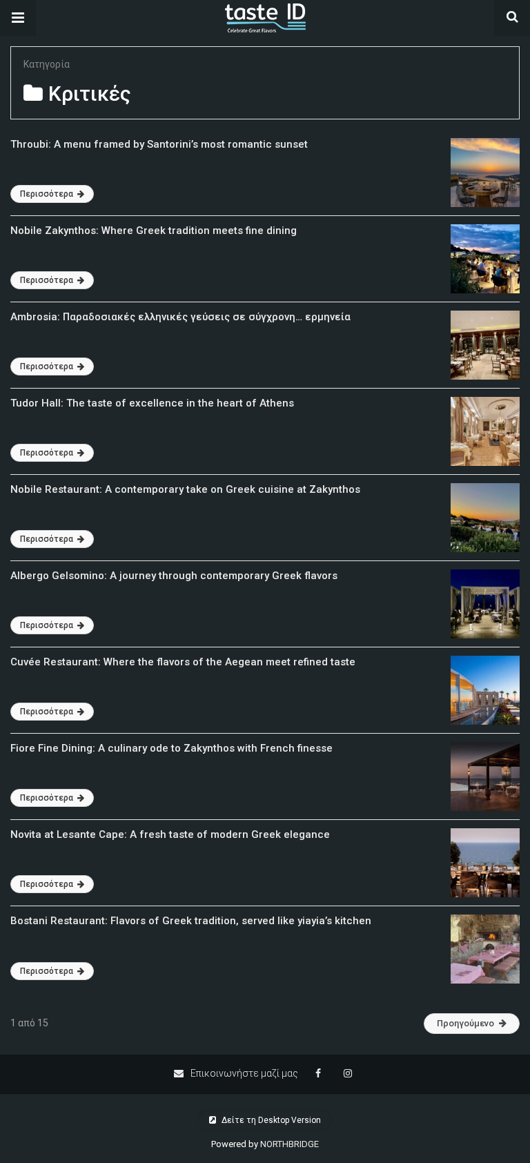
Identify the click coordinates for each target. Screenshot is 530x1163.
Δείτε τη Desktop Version (270, 1120)
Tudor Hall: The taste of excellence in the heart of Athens (152, 403)
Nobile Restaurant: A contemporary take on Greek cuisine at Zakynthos (185, 489)
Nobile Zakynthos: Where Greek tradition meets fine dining (153, 230)
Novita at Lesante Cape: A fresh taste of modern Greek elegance (170, 834)
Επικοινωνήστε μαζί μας (243, 1073)
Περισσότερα (47, 194)
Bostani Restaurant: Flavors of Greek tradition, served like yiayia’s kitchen (190, 921)
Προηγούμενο (465, 1023)
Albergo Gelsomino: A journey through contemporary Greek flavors (173, 575)
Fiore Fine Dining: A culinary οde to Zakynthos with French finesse (171, 748)
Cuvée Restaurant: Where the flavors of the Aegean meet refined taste (182, 662)
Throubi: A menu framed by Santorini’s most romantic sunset (159, 144)
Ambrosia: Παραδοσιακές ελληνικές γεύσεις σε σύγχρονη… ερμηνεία (180, 317)
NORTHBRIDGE (289, 1144)
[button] (18, 18)
